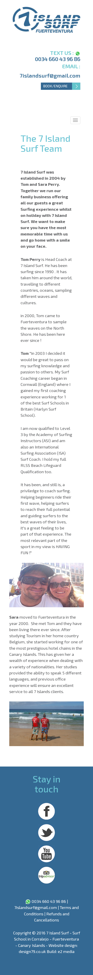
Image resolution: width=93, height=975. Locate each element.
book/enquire (55, 86)
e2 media (66, 951)
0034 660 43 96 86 (57, 59)
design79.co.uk (32, 951)
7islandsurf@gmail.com (50, 75)
